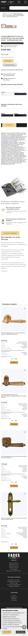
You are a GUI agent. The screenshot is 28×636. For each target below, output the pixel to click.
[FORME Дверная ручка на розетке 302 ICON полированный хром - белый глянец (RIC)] (7, 93)
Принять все (6, 632)
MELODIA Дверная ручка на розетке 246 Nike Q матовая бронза (14, 457)
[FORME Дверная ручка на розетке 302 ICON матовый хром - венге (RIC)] (7, 115)
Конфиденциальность (13, 581)
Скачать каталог (10, 233)
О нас (14, 595)
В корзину (14, 362)
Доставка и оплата (13, 580)
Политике (6, 626)
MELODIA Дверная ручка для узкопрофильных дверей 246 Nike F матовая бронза (13, 396)
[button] (25, 93)
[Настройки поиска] (26, 7)
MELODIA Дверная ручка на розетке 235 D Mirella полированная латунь (13, 333)
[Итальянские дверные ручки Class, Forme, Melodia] (3, 2)
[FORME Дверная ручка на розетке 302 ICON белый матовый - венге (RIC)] (20, 93)
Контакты (14, 600)
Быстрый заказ (9, 65)
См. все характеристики (8, 52)
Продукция (13, 597)
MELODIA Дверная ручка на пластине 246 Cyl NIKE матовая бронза (14, 518)
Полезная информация (14, 584)
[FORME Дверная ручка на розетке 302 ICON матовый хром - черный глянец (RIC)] (20, 115)
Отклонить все (21, 632)
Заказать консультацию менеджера (12, 69)
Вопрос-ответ (14, 583)
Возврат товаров (14, 586)
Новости (13, 598)
